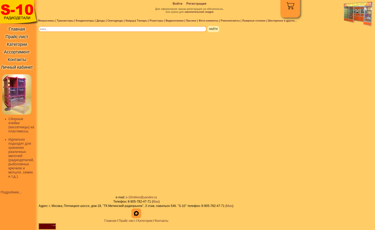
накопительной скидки (199, 11)
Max (156, 201)
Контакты (161, 220)
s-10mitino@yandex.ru (141, 197)
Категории (145, 220)
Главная (110, 220)
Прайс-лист (127, 220)
